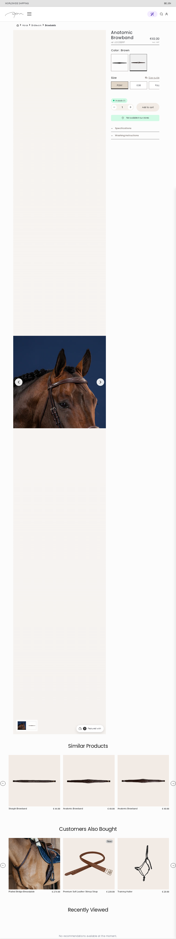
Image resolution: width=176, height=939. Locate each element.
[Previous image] (19, 382)
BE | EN (167, 3)
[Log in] (166, 14)
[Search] (161, 14)
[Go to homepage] (14, 14)
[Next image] (100, 382)
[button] (152, 14)
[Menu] (29, 14)
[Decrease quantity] (114, 107)
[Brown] (138, 62)
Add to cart (148, 107)
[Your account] (166, 14)
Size (114, 78)
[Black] (119, 62)
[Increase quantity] (130, 107)
